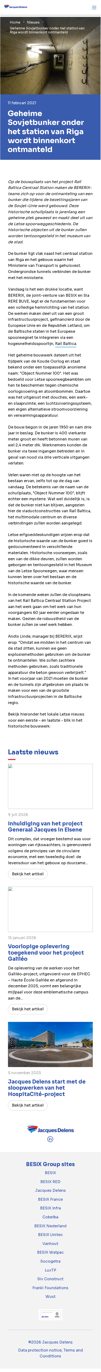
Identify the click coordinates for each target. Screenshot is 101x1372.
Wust (50, 1296)
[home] (15, 8)
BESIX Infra (50, 1208)
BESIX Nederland (50, 1226)
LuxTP (50, 1270)
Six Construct (50, 1278)
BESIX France (50, 1199)
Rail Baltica (65, 343)
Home (15, 22)
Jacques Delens (50, 1190)
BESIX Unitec (50, 1234)
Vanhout (50, 1243)
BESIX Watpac (50, 1252)
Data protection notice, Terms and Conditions (50, 1353)
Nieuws (33, 22)
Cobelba (50, 1217)
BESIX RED (50, 1181)
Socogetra (50, 1261)
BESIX (50, 1172)
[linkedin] (50, 1141)
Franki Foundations (50, 1287)
